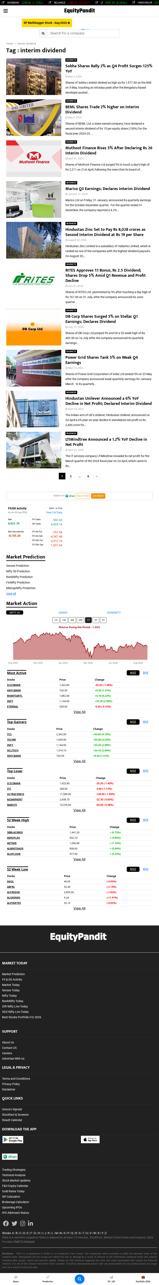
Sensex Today (11, 990)
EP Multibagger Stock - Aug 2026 (45, 22)
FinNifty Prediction (18, 582)
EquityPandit (79, 10)
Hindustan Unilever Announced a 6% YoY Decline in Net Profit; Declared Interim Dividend (109, 401)
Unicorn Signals (12, 1109)
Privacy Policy (11, 1084)
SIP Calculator (11, 1196)
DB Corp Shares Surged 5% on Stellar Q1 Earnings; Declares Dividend (101, 319)
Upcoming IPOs (12, 1207)
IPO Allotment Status (15, 1212)
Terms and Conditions (16, 1078)
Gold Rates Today (13, 1191)
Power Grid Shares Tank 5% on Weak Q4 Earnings (101, 360)
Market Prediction (13, 974)
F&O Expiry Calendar (15, 1186)
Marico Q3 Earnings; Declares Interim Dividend (108, 188)
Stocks (6, 1233)
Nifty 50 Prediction (18, 571)
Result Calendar (12, 1120)
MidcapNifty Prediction (21, 588)
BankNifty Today (12, 1001)
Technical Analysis (13, 1175)
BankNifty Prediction (19, 577)
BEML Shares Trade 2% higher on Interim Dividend (102, 109)
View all (11, 593)
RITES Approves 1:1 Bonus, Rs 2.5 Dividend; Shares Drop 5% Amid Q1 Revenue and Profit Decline (105, 275)
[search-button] (79, 1279)
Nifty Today (9, 995)
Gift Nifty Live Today (15, 1006)
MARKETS (71, 60)
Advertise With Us (13, 1058)
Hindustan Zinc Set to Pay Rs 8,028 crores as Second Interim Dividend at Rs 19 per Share (105, 232)
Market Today (11, 985)
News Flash (83, 496)
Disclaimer (8, 1089)
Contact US (9, 1047)
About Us (8, 1042)
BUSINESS (71, 183)
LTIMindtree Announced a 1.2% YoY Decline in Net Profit (106, 442)
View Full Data (54, 512)
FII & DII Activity (12, 979)
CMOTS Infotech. (24, 1241)
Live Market (98, 496)
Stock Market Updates (16, 1180)
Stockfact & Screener (15, 1114)
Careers (7, 1053)
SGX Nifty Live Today (15, 1011)
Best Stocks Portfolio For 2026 (21, 1017)
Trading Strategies (13, 1169)
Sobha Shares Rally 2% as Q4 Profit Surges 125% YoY (108, 69)
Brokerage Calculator (15, 1202)
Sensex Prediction (17, 565)
